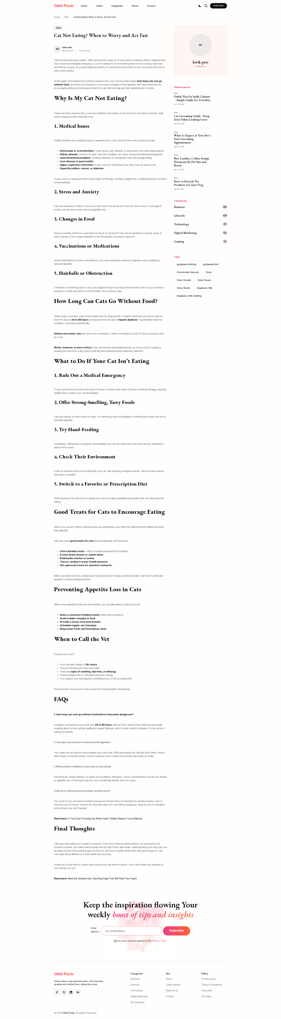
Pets (66, 17)
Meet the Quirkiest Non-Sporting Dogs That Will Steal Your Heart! (102, 878)
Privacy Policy (159, 940)
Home (57, 17)
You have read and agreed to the (141, 940)
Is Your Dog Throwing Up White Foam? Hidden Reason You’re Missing (105, 818)
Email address (95, 930)
